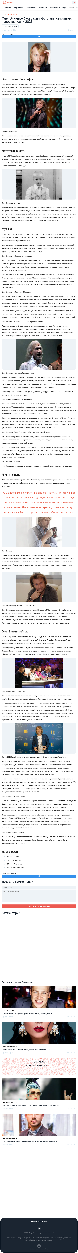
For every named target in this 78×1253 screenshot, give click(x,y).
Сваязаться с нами (39, 1221)
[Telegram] (39, 1228)
